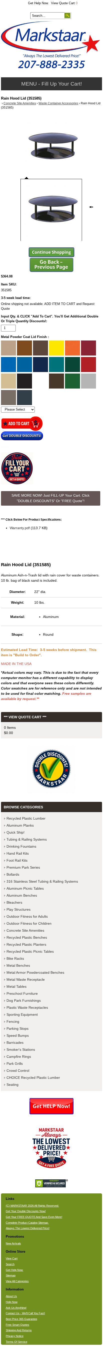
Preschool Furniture (22, 993)
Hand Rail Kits (17, 853)
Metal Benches (18, 965)
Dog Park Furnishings (23, 1000)
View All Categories (17, 1281)
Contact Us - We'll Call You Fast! (25, 1313)
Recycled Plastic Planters (26, 944)
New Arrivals (13, 1243)
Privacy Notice (15, 1335)
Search (10, 1264)
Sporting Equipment (22, 1014)
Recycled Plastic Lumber (26, 818)
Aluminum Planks (20, 825)
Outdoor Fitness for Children (29, 923)
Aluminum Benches (21, 895)
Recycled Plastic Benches (26, 937)
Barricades (15, 1043)
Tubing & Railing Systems (26, 839)
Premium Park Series (23, 867)
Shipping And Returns (19, 1330)
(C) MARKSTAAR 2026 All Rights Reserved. (32, 1205)
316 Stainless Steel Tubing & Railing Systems (42, 881)
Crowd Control (17, 1071)
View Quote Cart (64, 3)
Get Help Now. (38, 3)
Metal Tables (16, 986)
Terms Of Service (16, 1341)
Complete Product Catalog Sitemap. (27, 1222)
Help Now (12, 1301)
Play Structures (18, 909)
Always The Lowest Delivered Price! (28, 1228)
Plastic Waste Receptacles (27, 1007)
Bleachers (14, 902)
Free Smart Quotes (17, 1324)
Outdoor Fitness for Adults (27, 916)
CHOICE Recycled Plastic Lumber (33, 1078)
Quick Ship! (15, 832)
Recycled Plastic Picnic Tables (30, 951)
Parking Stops (17, 1029)
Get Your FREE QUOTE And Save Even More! (34, 1216)
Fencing (12, 1022)
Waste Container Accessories (58, 103)
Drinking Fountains (21, 846)
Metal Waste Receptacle (25, 979)
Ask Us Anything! (16, 1307)
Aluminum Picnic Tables (25, 888)
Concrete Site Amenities (20, 103)
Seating (12, 1085)
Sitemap (11, 1275)
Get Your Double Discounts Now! (26, 1211)
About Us (11, 1296)
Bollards (12, 874)
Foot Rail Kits (17, 860)
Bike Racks (15, 958)
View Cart (12, 1258)
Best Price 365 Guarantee (21, 1318)
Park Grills (14, 1064)
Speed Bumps (17, 1036)
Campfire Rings (18, 1057)
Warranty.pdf (20, 528)
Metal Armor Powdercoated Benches (35, 972)
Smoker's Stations (20, 1050)
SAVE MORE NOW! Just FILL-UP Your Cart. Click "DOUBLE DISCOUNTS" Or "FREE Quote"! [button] (51, 498)
